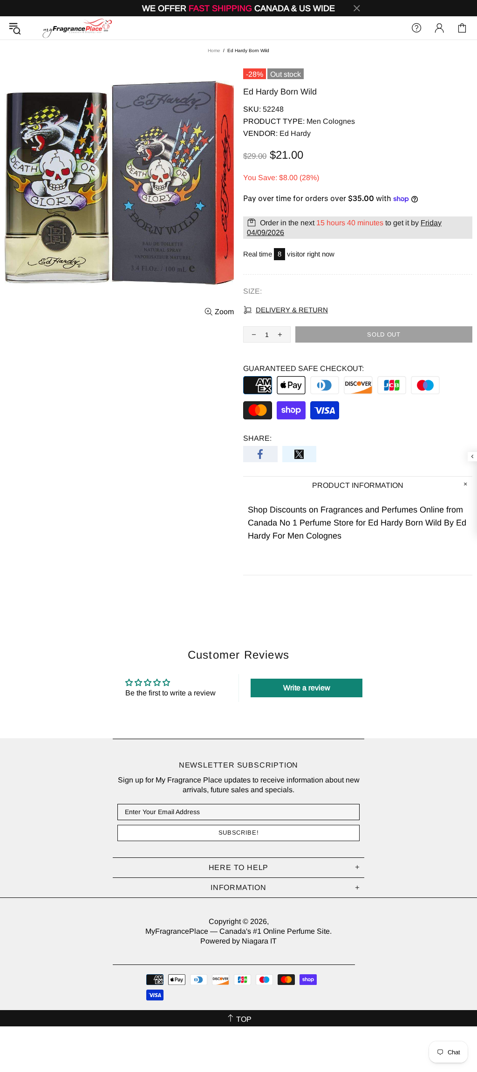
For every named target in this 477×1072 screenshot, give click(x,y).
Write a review (306, 688)
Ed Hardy (295, 133)
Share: (257, 438)
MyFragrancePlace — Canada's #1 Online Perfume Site (77, 28)
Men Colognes (331, 121)
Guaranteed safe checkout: (303, 368)
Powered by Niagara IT (238, 941)
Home (214, 50)
